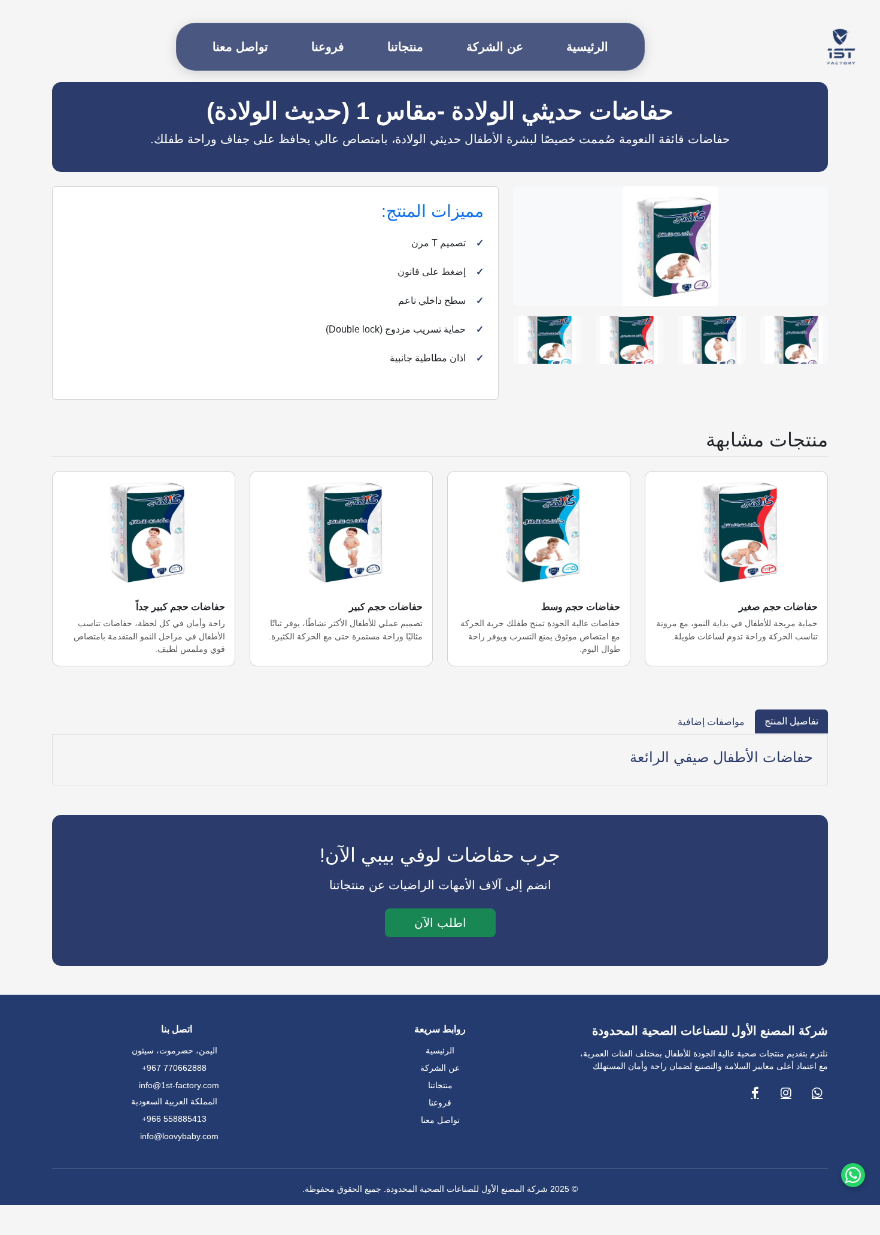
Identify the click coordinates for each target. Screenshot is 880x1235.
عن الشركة (494, 46)
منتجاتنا (405, 46)
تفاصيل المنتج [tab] (791, 721)
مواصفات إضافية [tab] (711, 722)
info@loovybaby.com (179, 1136)
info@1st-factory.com (179, 1085)
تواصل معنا (240, 46)
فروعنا (327, 46)
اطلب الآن (440, 922)
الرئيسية (587, 46)
